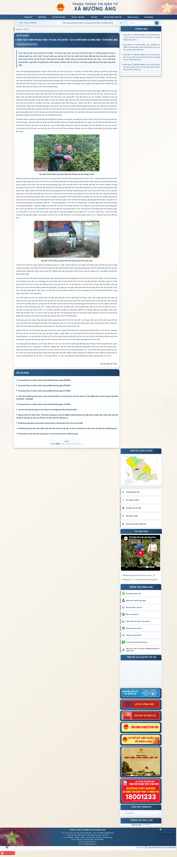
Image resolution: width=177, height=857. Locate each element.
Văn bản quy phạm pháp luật (136, 524)
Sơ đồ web (149, 17)
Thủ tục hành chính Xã (112, 17)
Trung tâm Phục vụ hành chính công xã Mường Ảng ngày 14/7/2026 (44, 404)
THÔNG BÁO (141, 28)
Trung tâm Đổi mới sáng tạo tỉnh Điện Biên (161, 847)
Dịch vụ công (133, 17)
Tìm (157, 23)
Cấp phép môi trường (133, 628)
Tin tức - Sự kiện (78, 17)
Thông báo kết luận (133, 492)
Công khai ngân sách (133, 593)
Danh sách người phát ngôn (136, 600)
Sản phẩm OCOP (132, 516)
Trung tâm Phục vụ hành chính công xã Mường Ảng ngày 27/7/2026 (44, 391)
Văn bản (94, 17)
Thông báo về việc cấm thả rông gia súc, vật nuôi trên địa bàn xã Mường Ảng (48, 433)
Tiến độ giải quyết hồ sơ (141, 657)
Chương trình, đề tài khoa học (136, 642)
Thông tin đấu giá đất (133, 635)
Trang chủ (28, 17)
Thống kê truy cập (141, 820)
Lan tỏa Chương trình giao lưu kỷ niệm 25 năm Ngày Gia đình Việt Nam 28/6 (47, 409)
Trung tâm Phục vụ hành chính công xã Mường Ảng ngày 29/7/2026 (44, 385)
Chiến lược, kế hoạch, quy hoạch (137, 621)
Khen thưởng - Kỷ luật (134, 607)
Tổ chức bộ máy (58, 17)
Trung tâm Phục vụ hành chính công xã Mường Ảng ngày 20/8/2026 (44, 380)
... (80, 444)
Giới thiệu (42, 17)
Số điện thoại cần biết (133, 508)
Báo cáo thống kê (132, 614)
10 (78, 444)
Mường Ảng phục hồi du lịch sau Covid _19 (139, 575)
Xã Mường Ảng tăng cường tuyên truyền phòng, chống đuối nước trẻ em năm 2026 (50, 423)
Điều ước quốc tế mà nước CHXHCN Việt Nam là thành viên (143, 650)
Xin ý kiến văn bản (132, 500)
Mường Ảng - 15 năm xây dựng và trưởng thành (140, 579)
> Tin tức (26, 29)
